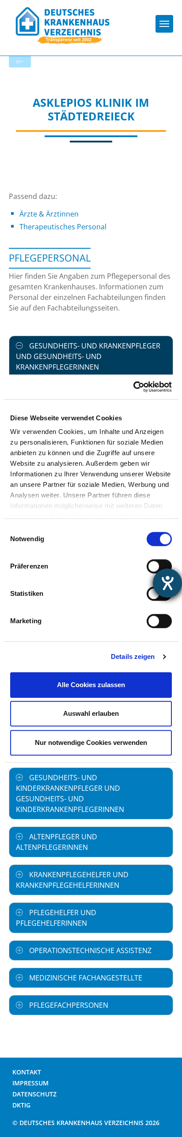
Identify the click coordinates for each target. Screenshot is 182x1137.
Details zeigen (133, 656)
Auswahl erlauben (91, 713)
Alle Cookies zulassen (91, 684)
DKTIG (21, 1105)
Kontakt (26, 1072)
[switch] (159, 566)
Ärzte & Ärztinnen (49, 214)
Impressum (30, 1083)
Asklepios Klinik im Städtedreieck (91, 109)
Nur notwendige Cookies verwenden (91, 742)
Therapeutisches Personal (62, 227)
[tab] (91, 356)
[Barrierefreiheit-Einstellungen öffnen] (167, 583)
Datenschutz (34, 1094)
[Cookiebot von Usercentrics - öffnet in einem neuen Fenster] (133, 387)
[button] (91, 356)
